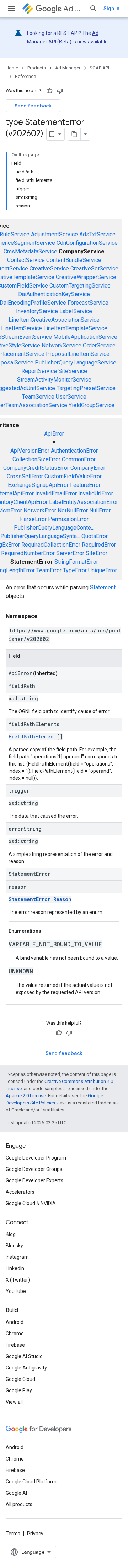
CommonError (79, 459)
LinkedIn (15, 1268)
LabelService (75, 311)
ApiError (54, 433)
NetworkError (39, 510)
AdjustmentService (54, 234)
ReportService (39, 371)
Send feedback (33, 105)
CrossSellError (25, 476)
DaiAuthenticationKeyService (54, 294)
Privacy (35, 1533)
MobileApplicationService (85, 336)
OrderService (99, 345)
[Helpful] (49, 90)
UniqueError (102, 570)
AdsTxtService (97, 234)
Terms (13, 1533)
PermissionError (68, 519)
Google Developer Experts (34, 1180)
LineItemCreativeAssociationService (54, 319)
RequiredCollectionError (50, 544)
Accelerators (20, 1192)
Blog (11, 1234)
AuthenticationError (74, 450)
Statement (103, 587)
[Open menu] (11, 8)
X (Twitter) (18, 1280)
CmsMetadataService (30, 251)
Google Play (19, 1390)
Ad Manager (73, 9)
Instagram (17, 1257)
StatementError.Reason (40, 899)
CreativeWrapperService (86, 277)
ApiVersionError (29, 450)
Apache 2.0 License (26, 1095)
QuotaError (94, 536)
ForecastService (88, 302)
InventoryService (37, 311)
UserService (71, 396)
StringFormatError (76, 561)
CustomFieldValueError (73, 476)
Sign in (111, 8)
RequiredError (99, 544)
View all (14, 1402)
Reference (25, 76)
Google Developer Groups (34, 1169)
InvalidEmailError (56, 493)
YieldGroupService (91, 405)
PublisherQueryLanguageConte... (54, 527)
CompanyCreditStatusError (36, 467)
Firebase (15, 1345)
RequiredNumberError (28, 553)
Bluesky (14, 1245)
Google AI (16, 1493)
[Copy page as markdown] (74, 134)
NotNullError (73, 510)
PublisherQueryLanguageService (75, 362)
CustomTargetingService (80, 285)
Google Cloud (20, 1379)
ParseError (33, 519)
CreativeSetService (94, 268)
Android (14, 1322)
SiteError (96, 553)
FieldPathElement (33, 736)
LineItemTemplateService (75, 328)
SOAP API (99, 67)
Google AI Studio (24, 1356)
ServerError (70, 553)
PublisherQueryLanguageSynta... (40, 536)
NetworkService (61, 345)
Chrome (15, 1333)
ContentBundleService (73, 260)
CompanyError (87, 467)
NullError (100, 510)
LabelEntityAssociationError (83, 502)
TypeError (75, 570)
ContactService (26, 260)
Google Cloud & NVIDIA (31, 1203)
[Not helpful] (60, 90)
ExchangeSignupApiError (38, 485)
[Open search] (93, 8)
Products (36, 67)
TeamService (38, 396)
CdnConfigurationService (87, 243)
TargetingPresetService (86, 388)
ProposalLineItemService (78, 354)
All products (19, 1504)
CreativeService (49, 268)
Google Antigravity (26, 1368)
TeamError (49, 570)
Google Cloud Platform (31, 1481)
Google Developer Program (36, 1158)
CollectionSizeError (36, 459)
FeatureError (85, 485)
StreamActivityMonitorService (54, 379)
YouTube (16, 1291)
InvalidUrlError (95, 493)
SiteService (72, 371)
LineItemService (21, 328)
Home (12, 67)
